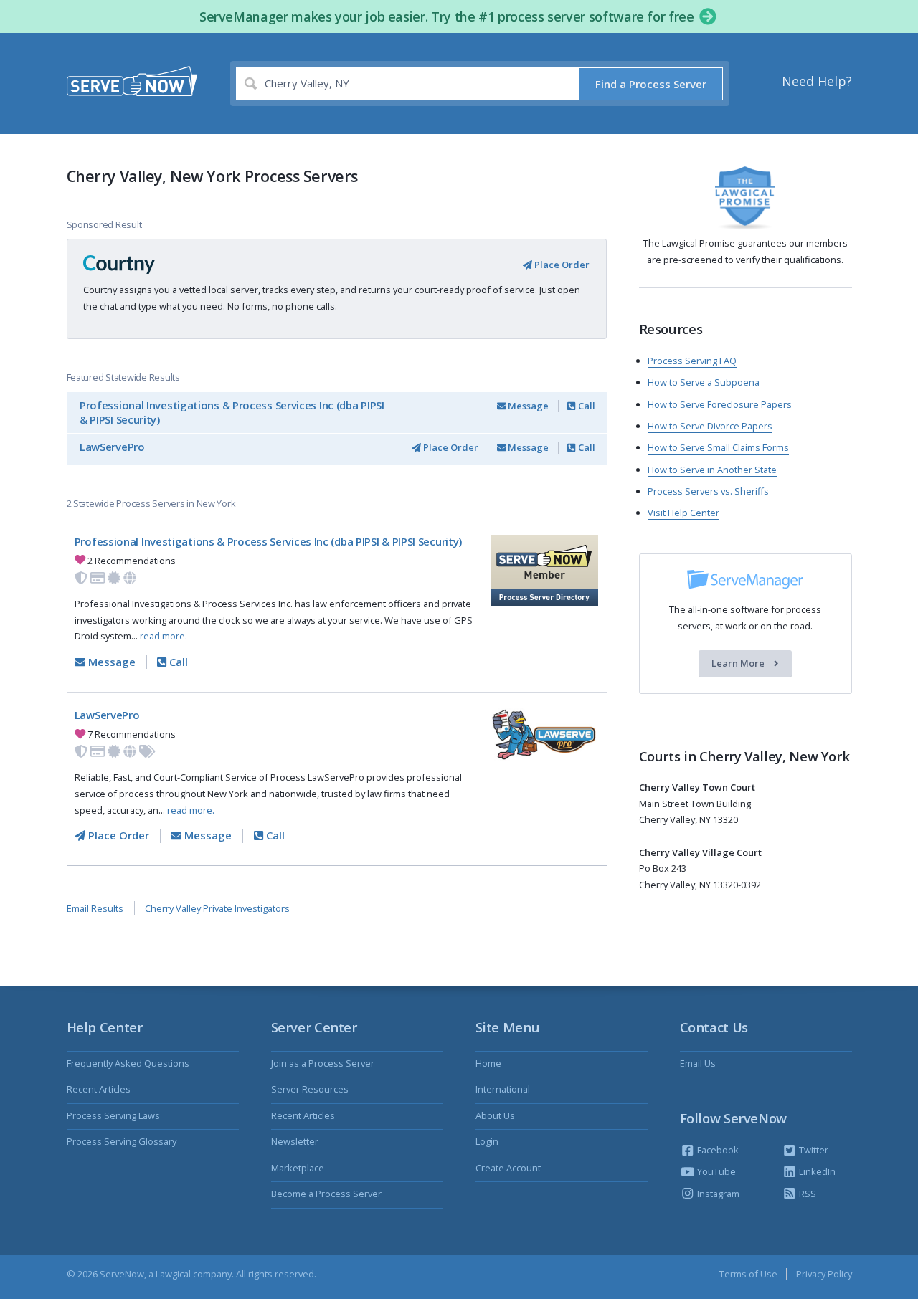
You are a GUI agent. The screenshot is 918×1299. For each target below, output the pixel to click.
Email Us (698, 1063)
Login (486, 1141)
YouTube (715, 1171)
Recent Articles (99, 1088)
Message (527, 405)
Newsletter (294, 1141)
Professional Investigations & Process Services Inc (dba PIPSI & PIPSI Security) (232, 412)
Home (488, 1063)
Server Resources (310, 1088)
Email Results (95, 908)
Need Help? (817, 81)
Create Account (508, 1167)
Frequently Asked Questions (128, 1063)
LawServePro (112, 446)
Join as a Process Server (322, 1063)
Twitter (812, 1149)
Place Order (561, 264)
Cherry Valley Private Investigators (217, 908)
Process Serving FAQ (692, 360)
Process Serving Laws (113, 1115)
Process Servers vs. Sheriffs (708, 491)
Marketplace (297, 1167)
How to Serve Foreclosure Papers (720, 404)
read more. (163, 635)
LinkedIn (816, 1171)
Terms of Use (748, 1273)
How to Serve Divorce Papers (710, 425)
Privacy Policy (824, 1273)
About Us (495, 1115)
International (502, 1088)
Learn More (739, 663)
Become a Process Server (326, 1193)
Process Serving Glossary (121, 1141)
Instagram (717, 1193)
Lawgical (173, 1273)
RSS (806, 1193)
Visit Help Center (683, 512)
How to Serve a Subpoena (704, 382)
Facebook (717, 1149)
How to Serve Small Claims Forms (718, 447)
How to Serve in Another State (712, 469)
